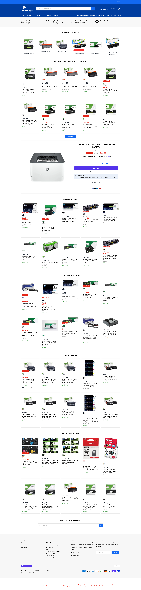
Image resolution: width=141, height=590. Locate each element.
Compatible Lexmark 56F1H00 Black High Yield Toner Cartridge (90, 126)
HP (97, 150)
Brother (24, 308)
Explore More (70, 136)
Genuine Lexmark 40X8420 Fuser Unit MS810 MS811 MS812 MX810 (90, 221)
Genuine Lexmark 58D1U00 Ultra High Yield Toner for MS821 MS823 (90, 296)
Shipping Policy (50, 547)
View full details (96, 182)
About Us (55, 15)
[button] (113, 9)
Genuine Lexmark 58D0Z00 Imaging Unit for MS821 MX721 (90, 261)
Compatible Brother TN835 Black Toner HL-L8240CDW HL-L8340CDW (70, 499)
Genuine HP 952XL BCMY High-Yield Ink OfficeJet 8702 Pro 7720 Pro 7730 (30, 463)
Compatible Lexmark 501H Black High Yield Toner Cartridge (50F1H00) (90, 506)
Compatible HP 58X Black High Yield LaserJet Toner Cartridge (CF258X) (29, 381)
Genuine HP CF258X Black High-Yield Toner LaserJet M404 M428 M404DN (49, 307)
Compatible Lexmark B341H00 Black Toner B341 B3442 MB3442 (69, 126)
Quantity (76, 160)
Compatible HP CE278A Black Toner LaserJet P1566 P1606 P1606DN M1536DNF (111, 378)
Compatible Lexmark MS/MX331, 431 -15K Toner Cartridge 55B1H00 (49, 126)
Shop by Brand (24, 1)
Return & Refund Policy (52, 545)
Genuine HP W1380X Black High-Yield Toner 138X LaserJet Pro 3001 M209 (110, 219)
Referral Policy (50, 555)
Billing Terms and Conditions (53, 551)
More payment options (96, 171)
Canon (84, 470)
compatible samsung (67, 415)
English (117, 1)
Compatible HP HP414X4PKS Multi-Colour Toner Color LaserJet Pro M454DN (91, 385)
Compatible (30, 15)
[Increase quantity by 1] (87, 163)
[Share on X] (95, 188)
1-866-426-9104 (75, 552)
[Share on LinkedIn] (97, 188)
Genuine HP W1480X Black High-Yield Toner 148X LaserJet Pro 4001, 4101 (29, 222)
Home (22, 15)
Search (23, 543)
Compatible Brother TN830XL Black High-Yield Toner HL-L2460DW (69, 86)
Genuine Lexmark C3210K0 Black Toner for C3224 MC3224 (29, 258)
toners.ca (44, 129)
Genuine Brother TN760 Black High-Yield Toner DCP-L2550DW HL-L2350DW (30, 305)
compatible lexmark (26, 93)
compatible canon (107, 419)
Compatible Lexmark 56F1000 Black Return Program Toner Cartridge (109, 123)
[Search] (93, 8)
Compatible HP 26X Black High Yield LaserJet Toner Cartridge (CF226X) (69, 381)
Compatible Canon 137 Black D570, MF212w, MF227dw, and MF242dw (110, 416)
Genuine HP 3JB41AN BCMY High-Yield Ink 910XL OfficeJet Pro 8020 (70, 462)
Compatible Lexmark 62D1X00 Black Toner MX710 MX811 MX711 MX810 (50, 506)
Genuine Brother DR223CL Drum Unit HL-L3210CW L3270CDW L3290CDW (90, 337)
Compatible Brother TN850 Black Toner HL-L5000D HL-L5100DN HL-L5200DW (30, 121)
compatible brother (46, 89)
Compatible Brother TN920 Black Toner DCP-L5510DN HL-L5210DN (90, 86)
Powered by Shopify (25, 573)
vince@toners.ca (75, 555)
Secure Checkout (50, 553)
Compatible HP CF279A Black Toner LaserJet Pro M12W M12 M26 (49, 416)
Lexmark (44, 231)
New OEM (39, 15)
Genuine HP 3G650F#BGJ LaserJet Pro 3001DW (96, 145)
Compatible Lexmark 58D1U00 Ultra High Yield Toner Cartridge (110, 91)
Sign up (115, 552)
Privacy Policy (49, 543)
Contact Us (48, 15)
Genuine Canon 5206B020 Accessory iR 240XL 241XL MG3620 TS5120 (110, 471)
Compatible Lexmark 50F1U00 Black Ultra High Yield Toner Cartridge (110, 506)
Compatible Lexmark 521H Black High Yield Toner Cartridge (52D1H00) (29, 91)
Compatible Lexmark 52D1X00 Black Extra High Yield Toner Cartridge (29, 506)
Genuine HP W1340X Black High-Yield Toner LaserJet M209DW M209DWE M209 (70, 296)
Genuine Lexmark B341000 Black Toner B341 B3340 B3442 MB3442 (49, 343)
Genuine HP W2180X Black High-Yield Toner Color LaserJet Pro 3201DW (69, 220)
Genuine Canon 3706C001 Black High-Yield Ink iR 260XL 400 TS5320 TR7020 (91, 468)
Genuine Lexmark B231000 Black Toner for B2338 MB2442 (69, 333)
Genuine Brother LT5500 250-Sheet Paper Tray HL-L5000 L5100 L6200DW (110, 333)
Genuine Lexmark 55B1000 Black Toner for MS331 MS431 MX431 (49, 229)
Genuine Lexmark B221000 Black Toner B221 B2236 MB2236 (69, 261)
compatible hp (25, 384)
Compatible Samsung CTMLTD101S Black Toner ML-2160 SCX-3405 (69, 413)
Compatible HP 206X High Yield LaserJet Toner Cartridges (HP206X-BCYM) (90, 420)
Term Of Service (50, 549)
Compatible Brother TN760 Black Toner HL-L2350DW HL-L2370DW (49, 86)
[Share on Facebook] (93, 188)
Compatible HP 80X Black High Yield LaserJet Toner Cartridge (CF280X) (49, 381)
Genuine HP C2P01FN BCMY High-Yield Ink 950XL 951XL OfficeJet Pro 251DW (50, 462)
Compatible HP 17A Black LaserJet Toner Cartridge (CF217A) (29, 416)
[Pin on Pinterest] (100, 188)
